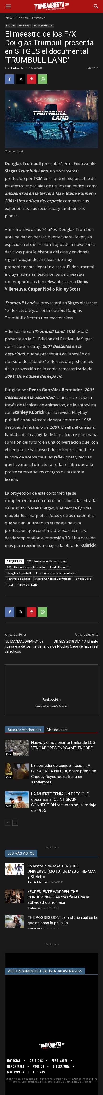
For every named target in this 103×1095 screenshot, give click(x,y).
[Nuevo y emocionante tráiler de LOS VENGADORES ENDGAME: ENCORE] (17, 748)
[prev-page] (8, 823)
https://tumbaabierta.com (51, 706)
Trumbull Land (28, 584)
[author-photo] (51, 693)
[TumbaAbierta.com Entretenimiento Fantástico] (51, 1045)
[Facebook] (9, 79)
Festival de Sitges (18, 578)
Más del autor (57, 730)
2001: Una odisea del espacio (26, 567)
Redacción (18, 68)
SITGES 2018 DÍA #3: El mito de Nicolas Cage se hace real (75, 644)
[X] (20, 79)
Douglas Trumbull (19, 573)
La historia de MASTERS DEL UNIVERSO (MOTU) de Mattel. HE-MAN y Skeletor (62, 871)
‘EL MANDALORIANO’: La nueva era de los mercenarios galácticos (28, 646)
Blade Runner (59, 567)
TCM (10, 584)
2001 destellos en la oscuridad (47, 561)
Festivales (38, 18)
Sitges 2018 (83, 578)
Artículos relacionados (24, 730)
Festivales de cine (42, 25)
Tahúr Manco (37, 882)
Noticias (22, 18)
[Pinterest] (31, 79)
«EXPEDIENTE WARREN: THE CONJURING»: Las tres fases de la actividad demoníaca (58, 897)
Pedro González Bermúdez (53, 578)
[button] (8, 6)
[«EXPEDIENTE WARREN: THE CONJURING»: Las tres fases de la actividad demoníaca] (14, 896)
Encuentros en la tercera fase (55, 573)
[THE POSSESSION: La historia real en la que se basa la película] (14, 921)
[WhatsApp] (42, 79)
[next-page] (15, 823)
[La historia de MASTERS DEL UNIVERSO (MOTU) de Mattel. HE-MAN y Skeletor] (14, 869)
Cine (8, 754)
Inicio (8, 18)
